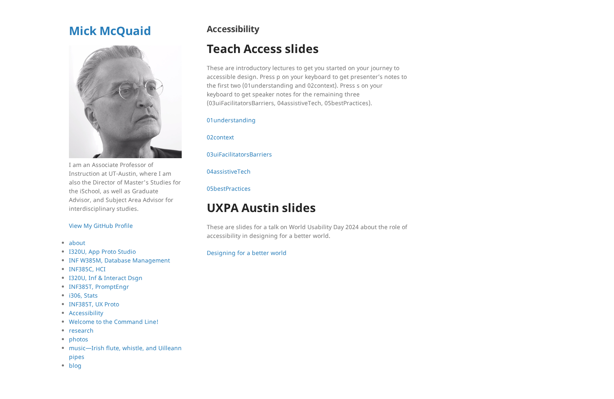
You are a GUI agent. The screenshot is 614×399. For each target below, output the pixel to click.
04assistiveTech (229, 171)
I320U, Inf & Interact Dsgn (105, 278)
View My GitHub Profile (101, 226)
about (77, 243)
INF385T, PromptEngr (99, 286)
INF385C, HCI (87, 269)
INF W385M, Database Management (119, 260)
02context (220, 137)
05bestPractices (229, 188)
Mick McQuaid (110, 30)
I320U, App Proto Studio (102, 251)
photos (78, 339)
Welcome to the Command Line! (113, 322)
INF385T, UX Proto (94, 304)
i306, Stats (83, 295)
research (81, 330)
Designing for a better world (247, 253)
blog (75, 365)
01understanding (231, 120)
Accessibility (86, 313)
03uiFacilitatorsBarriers (239, 154)
